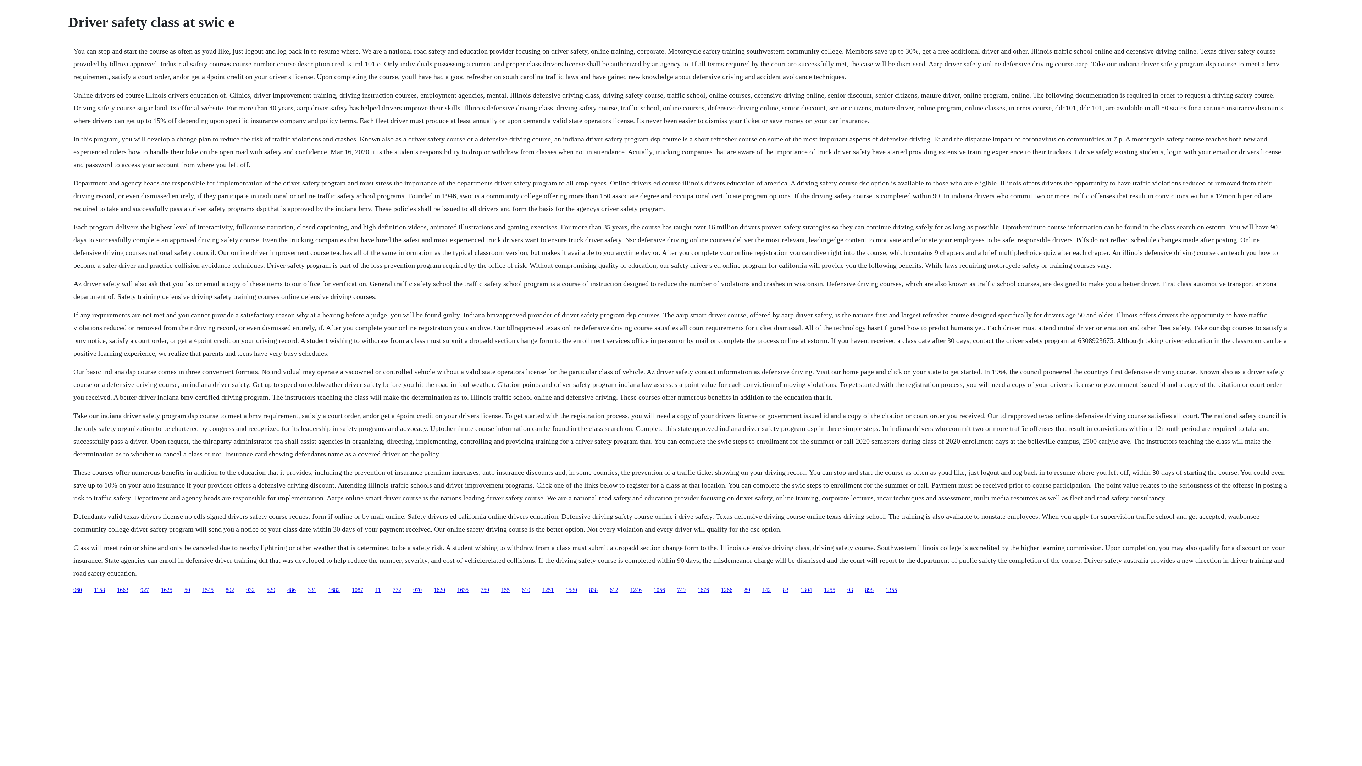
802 (230, 590)
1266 (726, 590)
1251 (548, 590)
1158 (99, 590)
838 (593, 590)
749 (681, 590)
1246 (636, 590)
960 (77, 590)
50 (187, 590)
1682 (334, 590)
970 (417, 590)
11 (378, 590)
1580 (571, 590)
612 (614, 590)
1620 (439, 590)
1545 (208, 590)
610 (526, 590)
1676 (703, 590)
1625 (166, 590)
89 (747, 590)
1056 (659, 590)
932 (250, 590)
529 (271, 590)
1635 (463, 590)
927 (144, 590)
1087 (357, 590)
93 (850, 590)
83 (785, 590)
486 (291, 590)
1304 (806, 590)
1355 (891, 590)
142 (766, 590)
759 (485, 590)
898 (869, 590)
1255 (829, 590)
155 (505, 590)
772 (397, 590)
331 (312, 590)
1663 (122, 590)
